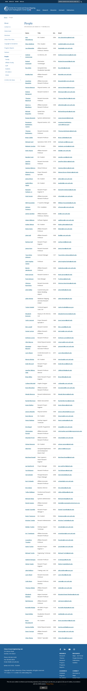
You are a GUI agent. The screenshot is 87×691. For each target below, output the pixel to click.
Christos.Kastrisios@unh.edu (67, 283)
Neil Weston (29, 601)
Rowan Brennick (30, 118)
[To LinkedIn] (66, 649)
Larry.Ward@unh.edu (64, 575)
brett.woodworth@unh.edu (66, 620)
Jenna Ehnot (29, 179)
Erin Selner (28, 488)
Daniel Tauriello (30, 509)
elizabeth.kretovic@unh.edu (67, 314)
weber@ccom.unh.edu (65, 588)
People (6, 56)
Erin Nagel (28, 427)
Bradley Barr (29, 74)
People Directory (78, 658)
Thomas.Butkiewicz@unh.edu (67, 131)
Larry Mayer (29, 353)
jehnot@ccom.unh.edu (65, 179)
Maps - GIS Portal (78, 656)
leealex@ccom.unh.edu (65, 48)
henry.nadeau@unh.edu (65, 420)
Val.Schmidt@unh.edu (65, 475)
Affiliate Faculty (9, 62)
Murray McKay (29, 359)
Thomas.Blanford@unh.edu (66, 98)
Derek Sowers (29, 503)
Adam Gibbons (29, 220)
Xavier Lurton (29, 331)
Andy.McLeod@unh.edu (65, 364)
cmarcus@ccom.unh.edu (65, 342)
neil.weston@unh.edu (65, 601)
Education (53, 10)
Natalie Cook (29, 157)
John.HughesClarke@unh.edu (67, 261)
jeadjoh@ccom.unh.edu (65, 183)
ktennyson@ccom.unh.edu (66, 516)
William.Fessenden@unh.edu (67, 203)
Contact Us (7, 27)
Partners (6, 52)
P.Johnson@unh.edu (64, 279)
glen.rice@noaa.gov (64, 448)
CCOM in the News (9, 80)
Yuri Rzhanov (29, 470)
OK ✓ (43, 687)
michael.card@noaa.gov (65, 142)
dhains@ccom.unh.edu (65, 229)
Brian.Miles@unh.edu (64, 377)
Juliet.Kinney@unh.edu (65, 298)
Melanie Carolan (30, 146)
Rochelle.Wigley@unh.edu (66, 607)
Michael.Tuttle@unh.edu (65, 553)
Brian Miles (28, 377)
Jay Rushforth (29, 466)
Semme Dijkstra (30, 168)
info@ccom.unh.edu (13, 662)
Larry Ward (28, 575)
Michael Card (29, 142)
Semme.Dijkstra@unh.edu (66, 168)
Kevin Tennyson (30, 516)
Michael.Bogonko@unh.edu (66, 111)
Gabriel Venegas (30, 559)
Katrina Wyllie (29, 627)
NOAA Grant (7, 31)
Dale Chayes (29, 150)
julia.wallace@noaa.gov (65, 570)
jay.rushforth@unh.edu (65, 466)
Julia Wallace (29, 570)
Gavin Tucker (29, 546)
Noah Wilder (29, 614)
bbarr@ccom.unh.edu (64, 74)
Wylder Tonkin (29, 527)
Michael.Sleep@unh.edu (65, 498)
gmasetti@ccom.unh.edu (66, 346)
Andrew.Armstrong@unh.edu (67, 55)
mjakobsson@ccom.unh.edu (67, 268)
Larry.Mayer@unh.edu (65, 353)
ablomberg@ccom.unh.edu (66, 105)
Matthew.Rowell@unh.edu (66, 457)
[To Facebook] (61, 649)
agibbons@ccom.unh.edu (66, 220)
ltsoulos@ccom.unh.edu (65, 540)
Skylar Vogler (29, 564)
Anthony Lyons (30, 338)
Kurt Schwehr (29, 481)
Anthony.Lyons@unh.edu (66, 338)
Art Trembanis (29, 533)
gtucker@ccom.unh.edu (65, 546)
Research (45, 10)
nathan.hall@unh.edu (64, 242)
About (38, 10)
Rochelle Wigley (30, 607)
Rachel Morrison (30, 401)
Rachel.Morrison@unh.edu (66, 401)
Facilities (75, 662)
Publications (70, 10)
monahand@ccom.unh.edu (66, 388)
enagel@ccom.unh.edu (65, 427)
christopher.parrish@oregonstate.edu (70, 431)
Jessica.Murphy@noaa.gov (66, 411)
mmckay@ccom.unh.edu (65, 359)
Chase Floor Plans (9, 39)
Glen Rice (28, 448)
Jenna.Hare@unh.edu (64, 248)
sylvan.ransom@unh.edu (65, 444)
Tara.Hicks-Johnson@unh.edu (67, 255)
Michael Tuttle (29, 553)
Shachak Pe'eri (29, 437)
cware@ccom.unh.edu (65, 581)
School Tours (76, 678)
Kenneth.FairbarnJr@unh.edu (67, 190)
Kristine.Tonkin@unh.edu (66, 520)
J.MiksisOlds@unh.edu (65, 370)
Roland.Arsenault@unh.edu (66, 61)
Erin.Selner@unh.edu (64, 488)
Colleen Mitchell (30, 383)
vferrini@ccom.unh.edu (65, 196)
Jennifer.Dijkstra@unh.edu (66, 161)
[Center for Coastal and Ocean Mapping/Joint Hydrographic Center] (19, 8)
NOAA (7, 75)
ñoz (32, 405)
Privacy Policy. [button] (50, 684)
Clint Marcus (29, 342)
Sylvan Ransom (30, 444)
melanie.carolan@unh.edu (66, 146)
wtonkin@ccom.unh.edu (65, 527)
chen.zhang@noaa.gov (65, 638)
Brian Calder (29, 137)
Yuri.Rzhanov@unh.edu (65, 470)
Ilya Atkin (28, 68)
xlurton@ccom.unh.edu (65, 331)
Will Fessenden (30, 203)
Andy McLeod (29, 364)
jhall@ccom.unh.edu (64, 235)
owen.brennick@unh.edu (65, 118)
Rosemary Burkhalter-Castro (28, 125)
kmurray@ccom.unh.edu (65, 416)
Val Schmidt (29, 475)
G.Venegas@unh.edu (64, 559)
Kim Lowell (28, 327)
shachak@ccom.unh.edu (65, 437)
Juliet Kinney (29, 298)
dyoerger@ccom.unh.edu (66, 631)
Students (7, 69)
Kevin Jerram (29, 274)
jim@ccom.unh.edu (64, 213)
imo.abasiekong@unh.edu (66, 37)
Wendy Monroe (30, 394)
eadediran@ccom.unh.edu (66, 44)
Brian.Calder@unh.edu (65, 137)
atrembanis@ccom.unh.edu (66, 533)
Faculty (7, 59)
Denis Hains (29, 229)
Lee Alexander (29, 48)
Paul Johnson (29, 279)
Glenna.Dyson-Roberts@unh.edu (68, 172)
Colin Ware (28, 581)
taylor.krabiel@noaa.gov (66, 307)
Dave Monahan (30, 388)
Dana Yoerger (29, 631)
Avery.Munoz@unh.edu (65, 405)
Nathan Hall (29, 242)
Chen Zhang (29, 638)
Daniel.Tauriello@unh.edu (66, 509)
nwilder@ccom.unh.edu (65, 614)
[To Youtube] (70, 649)
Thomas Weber (30, 588)
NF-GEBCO (8, 72)
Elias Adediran (29, 44)
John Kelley (28, 290)
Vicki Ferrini (29, 196)
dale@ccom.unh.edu (64, 150)
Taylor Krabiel (29, 307)
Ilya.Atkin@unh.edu (64, 68)
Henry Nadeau (29, 420)
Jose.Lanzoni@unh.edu (65, 320)
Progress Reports (9, 48)
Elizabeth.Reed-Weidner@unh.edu (68, 594)
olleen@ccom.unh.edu (66, 383)
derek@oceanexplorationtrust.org (69, 503)
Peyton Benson (30, 87)
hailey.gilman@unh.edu (65, 224)
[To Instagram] (75, 649)
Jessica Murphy (30, 411)
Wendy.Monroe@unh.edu (66, 394)
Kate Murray (29, 416)
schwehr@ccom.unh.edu (65, 481)
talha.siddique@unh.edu (65, 492)
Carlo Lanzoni (29, 320)
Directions (7, 35)
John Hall (28, 235)
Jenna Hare (28, 248)
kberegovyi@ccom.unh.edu (66, 92)
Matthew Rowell (30, 457)
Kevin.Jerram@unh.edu (65, 274)
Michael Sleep (29, 498)
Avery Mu (28, 405)
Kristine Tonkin (30, 520)
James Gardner (29, 213)
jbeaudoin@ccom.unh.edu (66, 81)
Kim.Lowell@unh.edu (64, 327)
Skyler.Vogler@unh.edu (65, 564)
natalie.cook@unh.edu (65, 157)
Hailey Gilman (29, 224)
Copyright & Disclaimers (11, 44)
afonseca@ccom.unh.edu (66, 207)
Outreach (61, 10)
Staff (6, 66)
